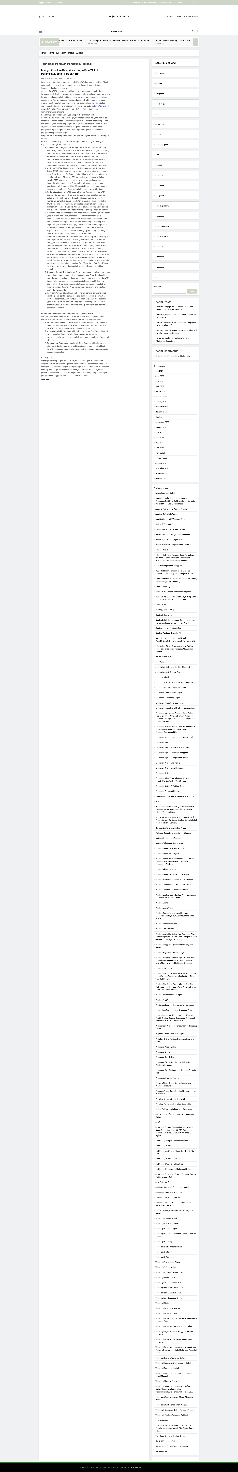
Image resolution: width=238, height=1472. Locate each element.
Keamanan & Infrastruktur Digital (168, 693)
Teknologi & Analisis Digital (166, 1223)
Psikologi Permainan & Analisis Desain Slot (173, 1104)
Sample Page (116, 31)
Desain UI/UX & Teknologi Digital (169, 540)
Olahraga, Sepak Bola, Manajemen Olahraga (173, 833)
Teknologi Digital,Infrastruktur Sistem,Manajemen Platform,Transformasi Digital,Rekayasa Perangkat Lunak (176, 1350)
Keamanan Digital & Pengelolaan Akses (171, 758)
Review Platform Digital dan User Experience (173, 1109)
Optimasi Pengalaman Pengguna (168, 838)
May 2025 (159, 443)
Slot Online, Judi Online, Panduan (168, 1159)
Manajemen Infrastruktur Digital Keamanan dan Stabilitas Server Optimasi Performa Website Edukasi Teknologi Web (174, 809)
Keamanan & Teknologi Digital (167, 698)
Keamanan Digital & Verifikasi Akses (170, 768)
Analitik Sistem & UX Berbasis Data (170, 519)
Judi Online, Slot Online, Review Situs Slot (172, 667)
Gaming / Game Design (165, 610)
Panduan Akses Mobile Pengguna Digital (172, 874)
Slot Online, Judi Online (165, 1146)
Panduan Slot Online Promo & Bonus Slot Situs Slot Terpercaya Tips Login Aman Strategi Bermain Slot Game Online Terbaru (176, 987)
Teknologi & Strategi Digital (166, 1267)
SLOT (157, 1122)
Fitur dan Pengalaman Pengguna (168, 566)
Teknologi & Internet (163, 1252)
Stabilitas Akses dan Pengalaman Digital (172, 1187)
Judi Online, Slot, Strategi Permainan (170, 672)
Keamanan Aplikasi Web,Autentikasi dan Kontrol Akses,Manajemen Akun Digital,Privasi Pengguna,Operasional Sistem (175, 729)
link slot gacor (161, 104)
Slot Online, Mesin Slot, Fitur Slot (169, 1164)
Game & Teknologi (163, 586)
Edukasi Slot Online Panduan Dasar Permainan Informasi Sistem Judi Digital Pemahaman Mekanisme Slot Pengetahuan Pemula (174, 558)
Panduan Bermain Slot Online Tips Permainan (174, 880)
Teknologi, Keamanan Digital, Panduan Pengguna (175, 1410)
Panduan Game (161, 903)
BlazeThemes (135, 1467)
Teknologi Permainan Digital (167, 1368)
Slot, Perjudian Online (164, 1182)
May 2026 (159, 381)
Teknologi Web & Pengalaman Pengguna (172, 1405)
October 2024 (160, 478)
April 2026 (159, 386)
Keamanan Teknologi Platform (167, 791)
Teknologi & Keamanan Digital (167, 1262)
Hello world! (185, 356)
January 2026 (160, 402)
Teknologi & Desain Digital (166, 1229)
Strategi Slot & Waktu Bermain (167, 1197)
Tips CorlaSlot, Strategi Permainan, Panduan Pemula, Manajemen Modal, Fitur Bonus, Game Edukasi (174, 1428)
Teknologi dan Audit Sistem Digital (169, 1288)
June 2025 (159, 437)
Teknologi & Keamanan (164, 1257)
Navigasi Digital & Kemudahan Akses (170, 828)
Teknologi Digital (162, 1303)
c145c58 (46, 78)
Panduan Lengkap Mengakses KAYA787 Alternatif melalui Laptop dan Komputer (149, 3)
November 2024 (161, 473)
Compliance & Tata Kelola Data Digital (171, 529)
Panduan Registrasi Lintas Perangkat (170, 952)
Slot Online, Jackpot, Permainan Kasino (171, 1141)
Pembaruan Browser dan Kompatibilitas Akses (174, 1005)
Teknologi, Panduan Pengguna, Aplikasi (171, 1415)
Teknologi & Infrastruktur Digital (168, 1247)
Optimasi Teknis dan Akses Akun (169, 843)
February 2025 (161, 458)
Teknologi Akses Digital (165, 1277)
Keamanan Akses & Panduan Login (169, 703)
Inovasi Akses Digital (164, 657)
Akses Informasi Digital (165, 493)
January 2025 (160, 463)
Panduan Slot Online (163, 968)
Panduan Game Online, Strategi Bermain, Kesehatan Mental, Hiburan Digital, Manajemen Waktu (174, 916)
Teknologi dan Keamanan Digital (168, 1293)
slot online (159, 185)
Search (157, 286)
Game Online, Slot (162, 605)
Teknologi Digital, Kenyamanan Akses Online (173, 1326)
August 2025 (160, 427)
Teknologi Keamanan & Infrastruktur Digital (173, 1363)
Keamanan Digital (162, 742)
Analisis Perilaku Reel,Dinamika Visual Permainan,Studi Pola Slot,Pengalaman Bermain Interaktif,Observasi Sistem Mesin (175, 501)
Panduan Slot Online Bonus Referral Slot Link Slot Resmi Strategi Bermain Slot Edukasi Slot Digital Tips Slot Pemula (175, 976)
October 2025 (160, 417)
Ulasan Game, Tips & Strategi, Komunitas (172, 1446)
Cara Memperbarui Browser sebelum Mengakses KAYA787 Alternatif (69, 40)
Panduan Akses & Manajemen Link (169, 848)
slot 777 (158, 165)
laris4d (158, 801)
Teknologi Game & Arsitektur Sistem (170, 1358)
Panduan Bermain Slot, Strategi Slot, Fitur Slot (174, 885)
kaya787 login (100, 106)
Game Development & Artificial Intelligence (173, 592)
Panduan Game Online (164, 908)
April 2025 (159, 448)
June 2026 (159, 376)
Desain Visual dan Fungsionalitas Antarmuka (174, 545)
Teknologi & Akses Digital (166, 1218)
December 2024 (161, 468)
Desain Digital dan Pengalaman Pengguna (172, 534)
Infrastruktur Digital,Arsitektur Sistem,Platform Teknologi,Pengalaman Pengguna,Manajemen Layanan (174, 649)
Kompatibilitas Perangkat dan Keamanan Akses (175, 796)
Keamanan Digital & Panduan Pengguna (171, 753)
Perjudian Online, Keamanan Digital (169, 1034)
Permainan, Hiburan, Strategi (167, 1078)
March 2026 (160, 391)
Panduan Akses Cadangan (166, 869)
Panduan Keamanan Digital (166, 924)
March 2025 (160, 453)
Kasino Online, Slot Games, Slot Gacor (171, 687)
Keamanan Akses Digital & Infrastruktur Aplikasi (175, 708)
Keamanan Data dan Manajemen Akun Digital (174, 737)
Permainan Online (162, 1052)
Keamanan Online (162, 773)
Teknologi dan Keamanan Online (168, 1298)
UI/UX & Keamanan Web (165, 1441)
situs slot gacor (161, 145)
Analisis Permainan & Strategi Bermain (171, 509)
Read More (45, 379)
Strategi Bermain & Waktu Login (168, 1192)
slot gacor (159, 195)
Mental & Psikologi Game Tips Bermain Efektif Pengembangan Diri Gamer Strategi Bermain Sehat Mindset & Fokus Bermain (176, 820)
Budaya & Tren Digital (164, 524)
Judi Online (160, 662)
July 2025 (159, 432)
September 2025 (162, 422)
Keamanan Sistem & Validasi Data (169, 786)
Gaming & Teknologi (163, 615)
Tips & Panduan (161, 1420)
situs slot (159, 175)
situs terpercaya (162, 206)
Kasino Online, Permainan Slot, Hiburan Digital (174, 682)
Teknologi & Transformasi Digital (169, 1272)
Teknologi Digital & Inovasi (166, 1313)
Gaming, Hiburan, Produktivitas (168, 628)
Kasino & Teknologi (163, 677)
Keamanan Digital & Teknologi (167, 763)
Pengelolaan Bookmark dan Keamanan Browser (175, 1010)
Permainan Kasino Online (165, 1047)
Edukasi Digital (161, 550)
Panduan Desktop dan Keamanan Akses (171, 890)
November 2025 (161, 412)
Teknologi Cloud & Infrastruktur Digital (171, 1282)
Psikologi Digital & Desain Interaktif (170, 1099)
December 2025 (161, 407)
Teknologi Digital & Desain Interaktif (170, 1308)
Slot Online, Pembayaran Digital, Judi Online (173, 1169)
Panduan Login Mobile (164, 929)
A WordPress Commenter (166, 356)
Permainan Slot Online (164, 1057)
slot (157, 114)
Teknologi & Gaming (163, 1242)
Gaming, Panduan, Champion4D (168, 633)
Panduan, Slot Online (163, 1000)
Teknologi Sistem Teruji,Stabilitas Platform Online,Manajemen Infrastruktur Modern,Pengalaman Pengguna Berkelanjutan (174, 1389)
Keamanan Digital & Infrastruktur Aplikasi (172, 747)
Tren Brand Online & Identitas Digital (170, 1436)
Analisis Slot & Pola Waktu (166, 514)
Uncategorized (161, 1451)
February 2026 (161, 396)
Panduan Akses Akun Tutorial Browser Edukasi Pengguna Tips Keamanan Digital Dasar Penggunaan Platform (174, 861)
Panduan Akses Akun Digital (167, 853)
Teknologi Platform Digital (166, 1381)
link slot (158, 134)
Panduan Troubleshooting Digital (168, 995)
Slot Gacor (159, 124)
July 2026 (159, 371)
